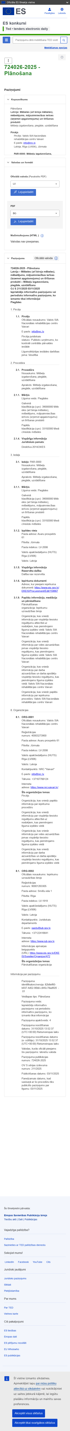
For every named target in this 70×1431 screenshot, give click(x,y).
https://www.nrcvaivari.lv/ (44, 787)
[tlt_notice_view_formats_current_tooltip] (56, 258)
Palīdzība (9, 1239)
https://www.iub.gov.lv (43, 941)
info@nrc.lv (29, 143)
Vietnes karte (11, 1313)
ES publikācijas (12, 1355)
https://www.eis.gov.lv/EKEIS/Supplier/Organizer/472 (40, 954)
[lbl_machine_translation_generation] (42, 235)
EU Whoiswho (11, 1349)
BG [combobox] (14, 213)
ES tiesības (10, 1330)
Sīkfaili (7, 1284)
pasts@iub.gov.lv (41, 928)
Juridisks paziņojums (15, 1278)
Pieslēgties (50, 13)
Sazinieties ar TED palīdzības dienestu (25, 1245)
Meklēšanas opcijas (55, 47)
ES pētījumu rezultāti (15, 1343)
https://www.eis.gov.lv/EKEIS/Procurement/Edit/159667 (40, 589)
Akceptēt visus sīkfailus (29, 1413)
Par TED (8, 1307)
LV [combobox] (14, 183)
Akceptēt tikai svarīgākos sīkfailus (35, 1422)
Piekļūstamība (11, 1290)
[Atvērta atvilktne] (8, 61)
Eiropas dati (10, 1336)
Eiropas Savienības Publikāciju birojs (25, 1215)
